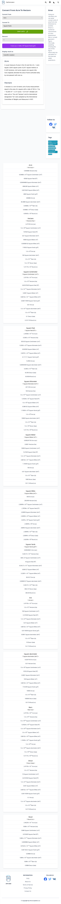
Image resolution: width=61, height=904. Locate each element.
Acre (30, 165)
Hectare (30, 218)
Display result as (7, 51)
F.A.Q (27, 878)
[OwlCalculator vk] (53, 127)
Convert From (6, 14)
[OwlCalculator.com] (8, 878)
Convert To (5, 22)
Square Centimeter (30, 272)
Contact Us (28, 891)
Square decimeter (30, 654)
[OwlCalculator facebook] (50, 124)
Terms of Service (28, 885)
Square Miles (30, 491)
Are (30, 598)
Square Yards (30, 544)
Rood (30, 817)
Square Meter (31, 435)
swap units (21, 31)
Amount (5, 36)
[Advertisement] (53, 91)
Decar (30, 761)
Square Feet (30, 328)
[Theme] (54, 2)
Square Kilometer (30, 381)
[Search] (46, 2)
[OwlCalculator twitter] (55, 124)
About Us (28, 881)
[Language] (50, 2)
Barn (30, 707)
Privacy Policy (28, 888)
